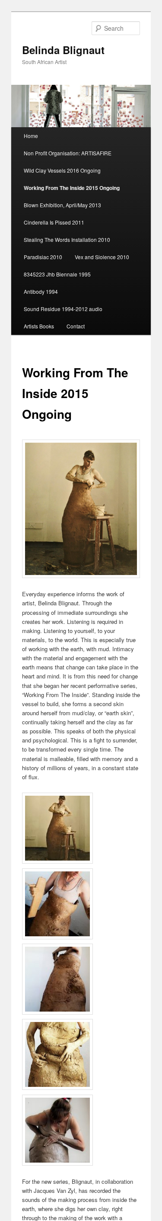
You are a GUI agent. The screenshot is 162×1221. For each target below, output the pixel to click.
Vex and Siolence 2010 (102, 256)
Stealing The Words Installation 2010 (67, 239)
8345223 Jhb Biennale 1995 (57, 274)
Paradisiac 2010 (43, 256)
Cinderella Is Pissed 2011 (54, 222)
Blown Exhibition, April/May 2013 (62, 205)
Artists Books (39, 326)
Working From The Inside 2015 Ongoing (72, 188)
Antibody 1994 (41, 291)
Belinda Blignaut (63, 49)
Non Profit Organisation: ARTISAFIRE (67, 153)
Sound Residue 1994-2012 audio (63, 308)
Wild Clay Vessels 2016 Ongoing (62, 170)
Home (31, 135)
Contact (76, 326)
